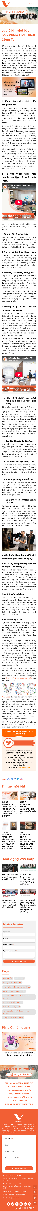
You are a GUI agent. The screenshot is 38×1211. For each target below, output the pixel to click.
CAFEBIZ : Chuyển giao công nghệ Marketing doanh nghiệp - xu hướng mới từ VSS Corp (28, 906)
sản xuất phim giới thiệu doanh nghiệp (16, 1012)
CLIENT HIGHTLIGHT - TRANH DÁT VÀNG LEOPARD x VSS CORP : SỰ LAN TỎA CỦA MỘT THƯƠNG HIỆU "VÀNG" (10, 840)
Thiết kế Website (19, 1101)
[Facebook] (8, 779)
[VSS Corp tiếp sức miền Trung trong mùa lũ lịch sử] (10, 868)
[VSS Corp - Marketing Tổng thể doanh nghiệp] (6, 4)
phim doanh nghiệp (11, 1007)
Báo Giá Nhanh (19, 961)
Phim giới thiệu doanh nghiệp (19, 678)
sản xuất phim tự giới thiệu (14, 991)
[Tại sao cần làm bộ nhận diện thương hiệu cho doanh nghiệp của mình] (19, 1041)
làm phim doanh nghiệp (13, 1018)
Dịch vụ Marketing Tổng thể (19, 1083)
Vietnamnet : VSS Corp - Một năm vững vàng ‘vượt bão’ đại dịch (9, 903)
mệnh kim (19, 978)
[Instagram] (21, 779)
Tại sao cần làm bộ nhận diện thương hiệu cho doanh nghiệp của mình (19, 1054)
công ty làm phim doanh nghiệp (16, 987)
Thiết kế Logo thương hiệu (19, 1097)
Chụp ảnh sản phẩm (19, 1094)
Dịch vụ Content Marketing (19, 1104)
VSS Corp (6, 697)
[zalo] (35, 1187)
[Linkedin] (15, 779)
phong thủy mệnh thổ (12, 983)
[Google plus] (17, 1204)
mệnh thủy (7, 978)
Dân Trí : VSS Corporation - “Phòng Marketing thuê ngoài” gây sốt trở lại (28, 879)
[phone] (35, 1192)
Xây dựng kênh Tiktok (19, 1087)
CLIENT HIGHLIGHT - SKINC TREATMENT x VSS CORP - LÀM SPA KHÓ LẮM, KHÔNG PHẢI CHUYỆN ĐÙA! (27, 840)
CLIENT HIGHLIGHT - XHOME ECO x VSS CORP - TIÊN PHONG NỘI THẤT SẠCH (28, 808)
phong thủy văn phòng (12, 1002)
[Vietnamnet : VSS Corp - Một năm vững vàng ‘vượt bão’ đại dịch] (10, 893)
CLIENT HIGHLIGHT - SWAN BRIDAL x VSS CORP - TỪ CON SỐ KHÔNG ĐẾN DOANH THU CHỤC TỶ (9, 809)
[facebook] (35, 1197)
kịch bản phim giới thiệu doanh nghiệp (16, 996)
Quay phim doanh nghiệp (19, 1090)
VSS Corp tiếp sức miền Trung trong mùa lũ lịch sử (10, 877)
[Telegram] (18, 779)
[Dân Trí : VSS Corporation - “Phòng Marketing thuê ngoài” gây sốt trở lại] (28, 868)
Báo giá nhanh (16, 12)
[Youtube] (29, 1204)
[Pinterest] (21, 1204)
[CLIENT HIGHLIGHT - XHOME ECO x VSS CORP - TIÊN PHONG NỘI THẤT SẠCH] (28, 795)
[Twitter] (12, 779)
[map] (35, 1203)
